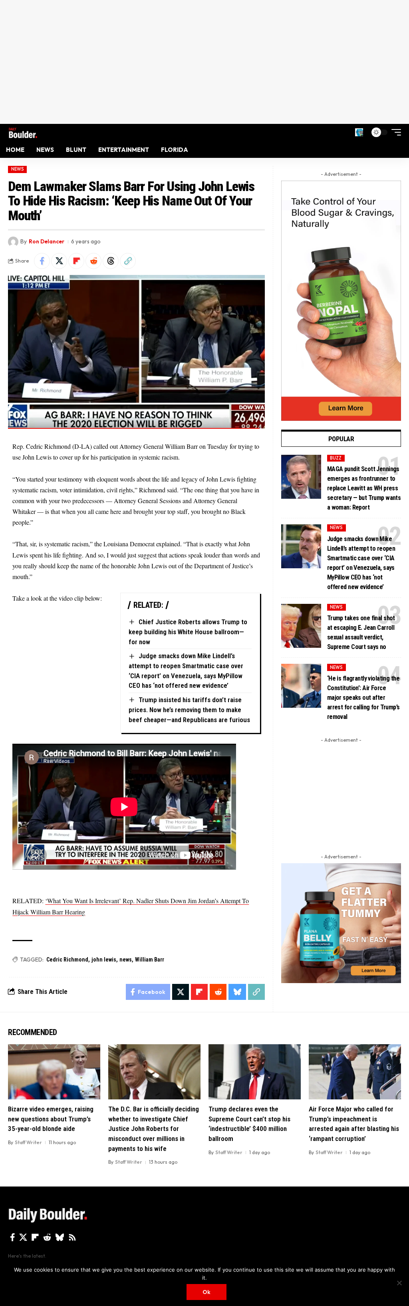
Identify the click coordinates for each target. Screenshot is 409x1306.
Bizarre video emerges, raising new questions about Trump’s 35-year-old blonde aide (50, 1119)
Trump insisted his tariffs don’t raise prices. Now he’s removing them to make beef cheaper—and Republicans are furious (189, 709)
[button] (359, 132)
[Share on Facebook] (42, 261)
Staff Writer (28, 1142)
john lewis (103, 959)
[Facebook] (12, 1237)
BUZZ (335, 458)
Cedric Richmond (67, 959)
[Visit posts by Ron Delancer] (13, 242)
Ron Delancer (46, 241)
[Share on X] (59, 261)
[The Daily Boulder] (23, 132)
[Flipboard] (35, 1237)
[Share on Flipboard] (76, 261)
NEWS (17, 169)
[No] (399, 1283)
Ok (206, 1292)
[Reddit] (47, 1237)
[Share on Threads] (111, 261)
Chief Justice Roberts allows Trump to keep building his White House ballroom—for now (188, 631)
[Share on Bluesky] (237, 992)
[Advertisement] (204, 62)
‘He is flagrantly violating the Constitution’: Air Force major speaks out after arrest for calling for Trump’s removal (363, 698)
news (125, 959)
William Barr (149, 959)
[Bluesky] (59, 1237)
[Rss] (72, 1237)
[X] (23, 1237)
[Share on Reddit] (93, 261)
